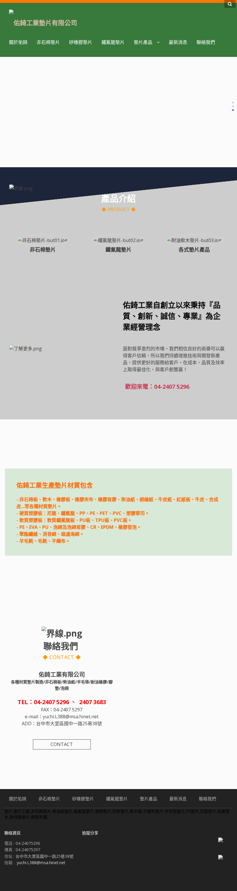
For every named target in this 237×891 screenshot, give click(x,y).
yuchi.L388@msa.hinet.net (41, 862)
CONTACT (62, 744)
